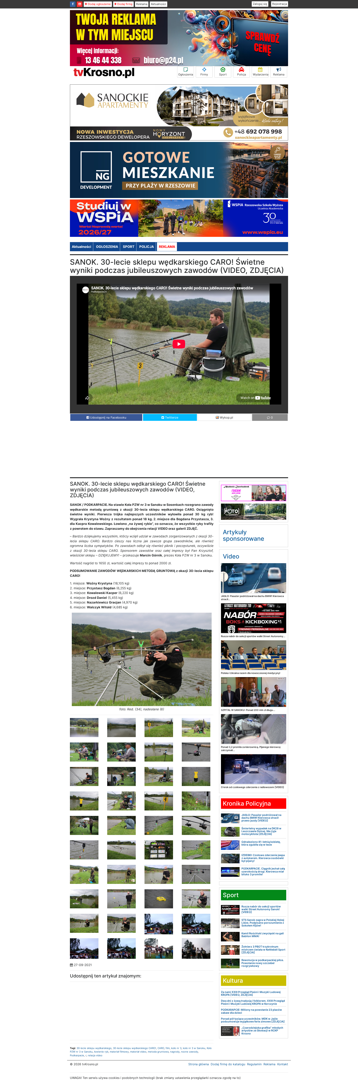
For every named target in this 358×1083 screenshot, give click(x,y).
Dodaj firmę (125, 4)
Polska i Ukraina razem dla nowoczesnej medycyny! (250, 673)
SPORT (128, 247)
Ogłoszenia (185, 74)
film (168, 1048)
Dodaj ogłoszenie (99, 4)
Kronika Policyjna (247, 803)
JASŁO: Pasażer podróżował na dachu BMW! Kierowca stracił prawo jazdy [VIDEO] (261, 817)
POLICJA (146, 247)
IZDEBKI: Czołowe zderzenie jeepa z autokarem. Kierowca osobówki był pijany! (263, 857)
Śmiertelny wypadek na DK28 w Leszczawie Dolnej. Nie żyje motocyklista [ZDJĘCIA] (261, 831)
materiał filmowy (119, 1051)
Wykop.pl (226, 417)
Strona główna (198, 1064)
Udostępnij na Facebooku (107, 417)
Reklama (141, 4)
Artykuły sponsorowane (243, 535)
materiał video (138, 1051)
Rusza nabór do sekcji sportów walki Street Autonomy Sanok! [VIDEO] (261, 909)
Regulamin (254, 1064)
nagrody (175, 1051)
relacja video (95, 1055)
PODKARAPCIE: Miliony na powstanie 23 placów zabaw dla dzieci (251, 1011)
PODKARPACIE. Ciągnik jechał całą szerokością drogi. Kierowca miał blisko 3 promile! (263, 871)
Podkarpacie (77, 1055)
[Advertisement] (179, 451)
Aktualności (158, 4)
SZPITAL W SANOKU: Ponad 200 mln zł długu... (248, 709)
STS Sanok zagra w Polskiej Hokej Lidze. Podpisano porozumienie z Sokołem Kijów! (262, 922)
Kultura (233, 980)
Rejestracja (279, 4)
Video (231, 556)
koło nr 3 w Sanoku (194, 1048)
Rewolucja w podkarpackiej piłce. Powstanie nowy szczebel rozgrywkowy (262, 962)
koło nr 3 (176, 1048)
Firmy (204, 74)
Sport (223, 74)
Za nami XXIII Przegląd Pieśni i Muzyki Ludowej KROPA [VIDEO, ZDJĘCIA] (251, 993)
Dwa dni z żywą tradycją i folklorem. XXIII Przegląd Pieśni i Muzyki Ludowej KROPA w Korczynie (253, 1002)
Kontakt (282, 1064)
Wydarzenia (260, 74)
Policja (241, 74)
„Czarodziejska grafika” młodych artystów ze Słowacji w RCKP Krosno (262, 1030)
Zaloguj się (260, 4)
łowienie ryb (101, 1051)
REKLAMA (167, 247)
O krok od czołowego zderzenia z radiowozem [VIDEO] (252, 787)
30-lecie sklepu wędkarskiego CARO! (134, 1048)
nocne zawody (189, 1051)
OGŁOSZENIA (107, 247)
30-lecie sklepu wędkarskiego (94, 1048)
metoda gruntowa (158, 1051)
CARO (161, 1048)
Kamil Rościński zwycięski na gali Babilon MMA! (262, 935)
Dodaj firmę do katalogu (228, 1064)
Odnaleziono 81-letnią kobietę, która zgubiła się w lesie (261, 843)
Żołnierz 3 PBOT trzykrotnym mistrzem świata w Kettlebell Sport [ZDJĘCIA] (263, 949)
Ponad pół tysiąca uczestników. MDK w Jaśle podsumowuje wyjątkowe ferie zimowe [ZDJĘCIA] (253, 1020)
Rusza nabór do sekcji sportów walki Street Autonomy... (253, 636)
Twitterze (171, 417)
